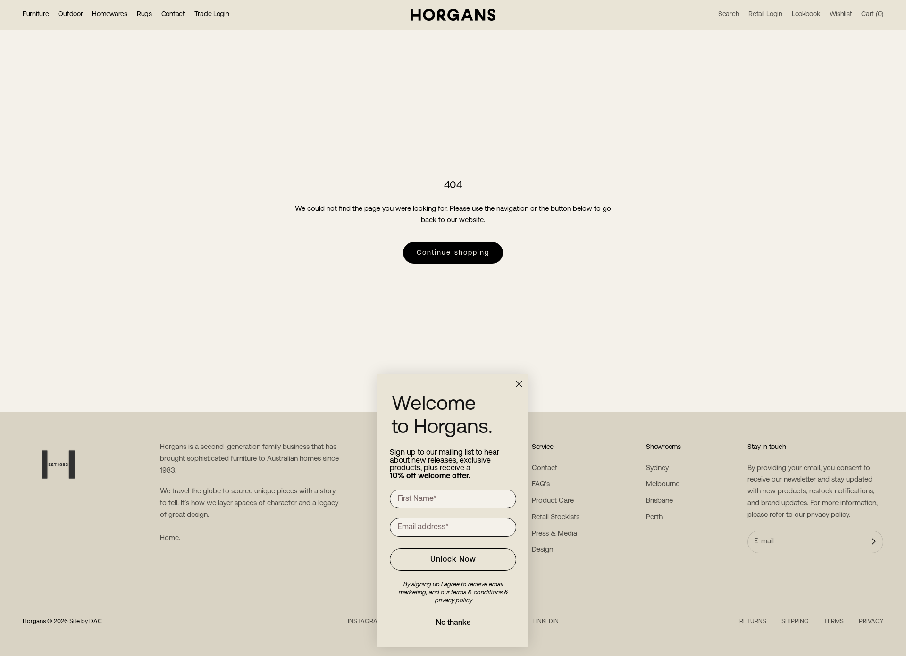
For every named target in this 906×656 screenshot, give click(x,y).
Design (542, 550)
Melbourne (663, 484)
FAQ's (541, 484)
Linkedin (546, 621)
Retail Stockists (555, 517)
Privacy (871, 621)
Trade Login (211, 14)
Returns (752, 621)
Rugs (144, 14)
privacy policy (828, 515)
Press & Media (554, 534)
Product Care (553, 501)
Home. (170, 538)
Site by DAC (85, 621)
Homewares (109, 14)
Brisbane (659, 501)
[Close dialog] (519, 384)
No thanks (453, 623)
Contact (173, 14)
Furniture (36, 14)
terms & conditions (477, 593)
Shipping (795, 621)
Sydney (657, 468)
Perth (654, 517)
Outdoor (70, 14)
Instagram (365, 621)
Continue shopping (453, 253)
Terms (834, 621)
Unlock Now (453, 560)
